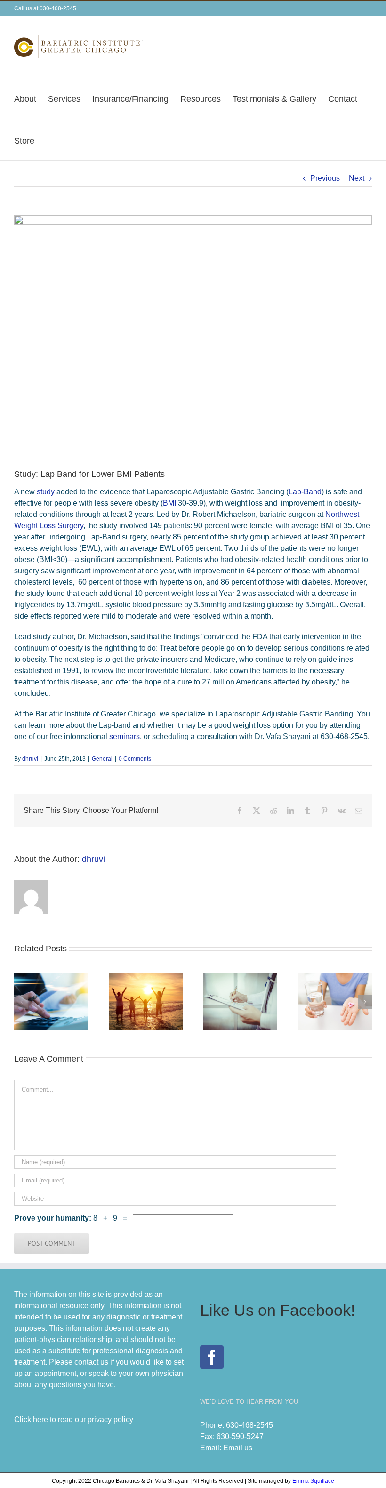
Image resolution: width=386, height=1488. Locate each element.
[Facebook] (212, 1357)
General (102, 759)
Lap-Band (305, 492)
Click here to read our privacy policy (73, 1420)
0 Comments (135, 759)
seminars (124, 736)
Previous (325, 178)
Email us (237, 1448)
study (46, 492)
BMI (169, 503)
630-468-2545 (249, 1425)
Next (356, 178)
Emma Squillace (313, 1481)
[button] (21, 1002)
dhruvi (30, 759)
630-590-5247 (240, 1436)
